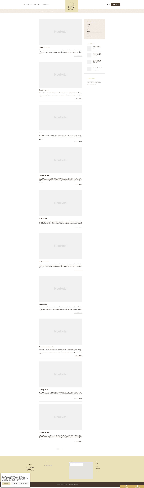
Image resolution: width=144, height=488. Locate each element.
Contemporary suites (46, 347)
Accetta (6, 483)
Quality (99, 82)
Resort (88, 84)
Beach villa (43, 218)
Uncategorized (90, 35)
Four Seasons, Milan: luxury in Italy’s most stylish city (97, 54)
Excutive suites (44, 175)
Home (97, 463)
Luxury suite (43, 389)
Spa (95, 84)
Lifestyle (92, 82)
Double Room (44, 90)
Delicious (89, 26)
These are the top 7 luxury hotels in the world (97, 47)
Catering (88, 24)
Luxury (88, 31)
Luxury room (43, 261)
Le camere (98, 468)
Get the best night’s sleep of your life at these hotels (97, 61)
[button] (28, 474)
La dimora (97, 466)
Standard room (44, 47)
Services (92, 84)
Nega (15, 483)
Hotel (88, 29)
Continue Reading (78, 98)
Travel (88, 33)
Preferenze (24, 483)
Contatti (97, 470)
